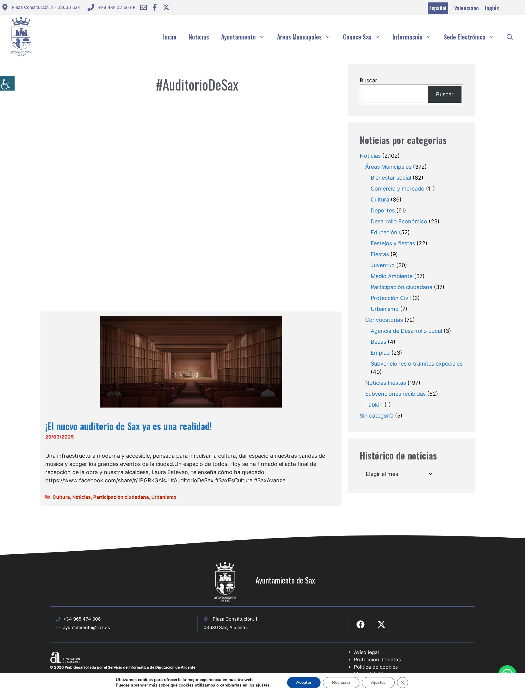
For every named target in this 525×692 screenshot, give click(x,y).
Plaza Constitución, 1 (235, 619)
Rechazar (341, 682)
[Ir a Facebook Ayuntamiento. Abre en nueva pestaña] (155, 7)
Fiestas (380, 254)
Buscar (368, 80)
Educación (384, 232)
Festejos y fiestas (393, 243)
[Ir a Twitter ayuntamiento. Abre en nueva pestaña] (166, 7)
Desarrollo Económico (399, 221)
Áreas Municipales (299, 36)
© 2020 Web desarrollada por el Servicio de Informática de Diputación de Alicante (122, 667)
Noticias (199, 36)
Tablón (374, 404)
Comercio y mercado (397, 188)
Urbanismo (163, 497)
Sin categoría (376, 415)
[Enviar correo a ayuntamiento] (143, 7)
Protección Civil (391, 298)
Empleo (380, 352)
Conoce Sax (357, 36)
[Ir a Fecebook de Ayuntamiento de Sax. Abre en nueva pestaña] (360, 624)
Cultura (61, 497)
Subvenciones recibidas (395, 394)
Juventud (383, 265)
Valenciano (466, 8)
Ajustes (378, 682)
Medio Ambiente (392, 276)
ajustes (262, 685)
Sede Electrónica (465, 36)
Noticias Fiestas (385, 383)
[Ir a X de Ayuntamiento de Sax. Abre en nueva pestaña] (381, 624)
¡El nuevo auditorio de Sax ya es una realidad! (128, 426)
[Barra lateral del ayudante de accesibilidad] (7, 83)
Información (408, 36)
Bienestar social (391, 177)
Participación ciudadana (121, 497)
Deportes (383, 210)
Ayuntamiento (238, 36)
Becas (378, 342)
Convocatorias (384, 320)
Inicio (170, 36)
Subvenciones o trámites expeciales (416, 363)
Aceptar (303, 682)
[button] (510, 37)
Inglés (492, 8)
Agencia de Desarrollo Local (406, 331)
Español (438, 8)
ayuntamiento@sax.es (86, 627)
